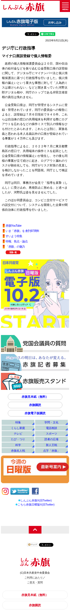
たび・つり (18, 439)
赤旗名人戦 (18, 450)
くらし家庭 (18, 428)
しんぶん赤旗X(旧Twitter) (36, 500)
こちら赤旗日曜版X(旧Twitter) (36, 504)
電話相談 (51, 428)
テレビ (18, 433)
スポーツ (51, 433)
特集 (18, 422)
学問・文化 (51, 422)
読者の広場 (51, 439)
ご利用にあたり (33, 577)
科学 (18, 445)
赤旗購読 (35, 405)
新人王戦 (51, 445)
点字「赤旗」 (51, 450)
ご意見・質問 (35, 582)
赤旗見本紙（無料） (35, 396)
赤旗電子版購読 (35, 413)
